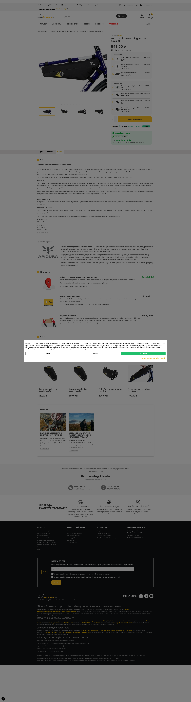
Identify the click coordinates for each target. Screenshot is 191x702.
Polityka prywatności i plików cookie (153, 358)
